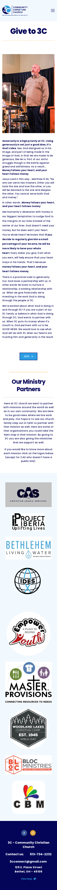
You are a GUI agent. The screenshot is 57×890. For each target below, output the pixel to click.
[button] (53, 10)
